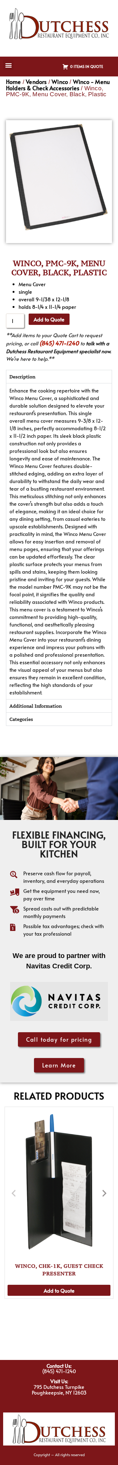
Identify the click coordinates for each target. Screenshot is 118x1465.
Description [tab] (22, 377)
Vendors (36, 82)
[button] (8, 65)
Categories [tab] (21, 719)
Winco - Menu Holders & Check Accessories (58, 85)
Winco (60, 82)
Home (13, 82)
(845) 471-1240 (59, 343)
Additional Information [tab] (35, 706)
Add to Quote (49, 319)
